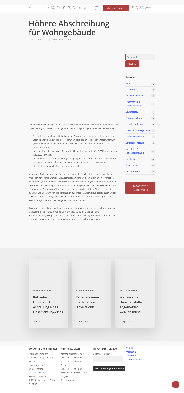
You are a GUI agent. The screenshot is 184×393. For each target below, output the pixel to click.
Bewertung (130, 89)
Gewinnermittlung (134, 118)
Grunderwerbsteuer (135, 124)
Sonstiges (130, 159)
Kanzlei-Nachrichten (135, 136)
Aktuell (128, 83)
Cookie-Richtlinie (133, 359)
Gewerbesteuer (132, 111)
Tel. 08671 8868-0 (37, 372)
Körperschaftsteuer (134, 142)
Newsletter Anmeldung (140, 187)
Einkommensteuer (62, 39)
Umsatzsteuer (132, 165)
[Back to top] (92, 391)
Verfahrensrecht (133, 171)
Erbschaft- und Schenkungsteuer (133, 103)
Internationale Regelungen (138, 130)
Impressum (130, 351)
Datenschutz (131, 355)
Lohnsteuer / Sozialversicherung (134, 151)
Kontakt (129, 348)
